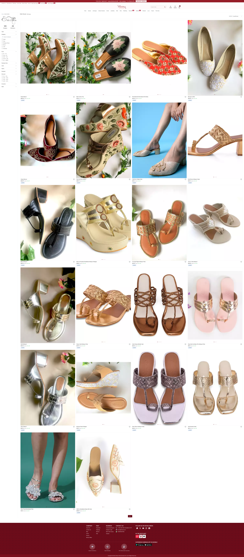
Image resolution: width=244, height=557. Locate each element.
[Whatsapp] (137, 528)
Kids (121, 10)
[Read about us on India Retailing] (140, 536)
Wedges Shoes (6, 43)
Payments (98, 527)
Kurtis (108, 10)
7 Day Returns (9, 3)
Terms (87, 533)
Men (117, 10)
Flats (4, 41)
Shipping (98, 529)
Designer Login (109, 529)
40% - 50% (5, 81)
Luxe (148, 10)
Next (130, 516)
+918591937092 (120, 531)
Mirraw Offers (89, 537)
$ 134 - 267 (5, 58)
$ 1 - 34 (4, 53)
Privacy (87, 535)
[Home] (122, 6)
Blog (87, 531)
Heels (4, 39)
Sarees (89, 10)
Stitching (14, 3)
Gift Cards (43, 3)
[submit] (165, 7)
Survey (29, 3)
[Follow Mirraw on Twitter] (140, 528)
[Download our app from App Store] (148, 544)
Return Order (24, 3)
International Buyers (110, 527)
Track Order (19, 3)
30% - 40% (5, 79)
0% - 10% (5, 76)
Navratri (131, 10)
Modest (144, 10)
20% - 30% (5, 77)
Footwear (5, 48)
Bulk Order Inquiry (36, 3)
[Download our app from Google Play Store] (140, 544)
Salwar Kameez (101, 10)
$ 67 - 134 (5, 56)
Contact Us (4, 3)
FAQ (97, 533)
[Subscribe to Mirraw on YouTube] (143, 528)
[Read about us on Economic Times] (137, 536)
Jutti (4, 46)
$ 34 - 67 (5, 55)
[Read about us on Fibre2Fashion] (144, 536)
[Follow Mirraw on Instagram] (146, 528)
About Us (88, 527)
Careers (107, 533)
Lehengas (95, 10)
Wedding (125, 10)
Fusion (152, 10)
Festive (138, 10)
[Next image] (74, 58)
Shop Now (48, 93)
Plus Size (157, 10)
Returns (97, 531)
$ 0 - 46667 (5, 60)
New (85, 10)
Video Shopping (51, 3)
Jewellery (113, 10)
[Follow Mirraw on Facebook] (149, 528)
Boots (4, 44)
